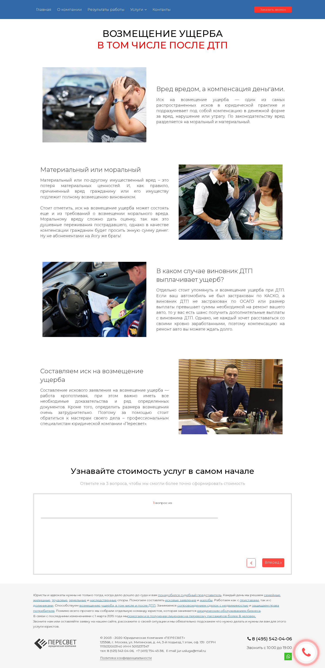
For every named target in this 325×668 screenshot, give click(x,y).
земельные (77, 600)
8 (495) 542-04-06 (272, 638)
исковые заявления (180, 600)
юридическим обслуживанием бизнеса (228, 611)
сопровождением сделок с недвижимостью (212, 605)
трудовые (59, 600)
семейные (272, 595)
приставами (249, 600)
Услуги (136, 9)
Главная (43, 9)
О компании (69, 9)
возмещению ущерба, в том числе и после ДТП (117, 605)
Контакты (162, 9)
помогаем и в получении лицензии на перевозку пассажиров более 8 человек (191, 616)
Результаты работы (106, 9)
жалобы (206, 600)
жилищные (41, 600)
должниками (43, 605)
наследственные (103, 600)
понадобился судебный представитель (189, 595)
